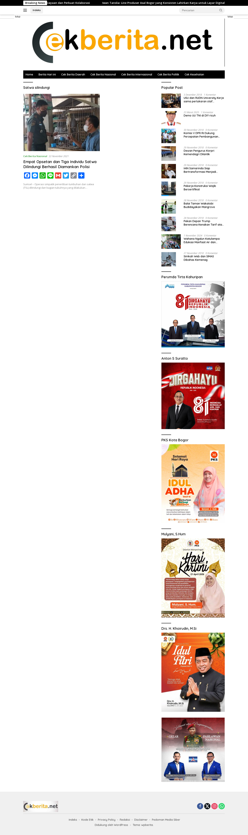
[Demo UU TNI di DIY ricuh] (171, 118)
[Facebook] (200, 806)
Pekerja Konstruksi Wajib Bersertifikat (200, 187)
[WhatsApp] (222, 806)
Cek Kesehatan (194, 74)
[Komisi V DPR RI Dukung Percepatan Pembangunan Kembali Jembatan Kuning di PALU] (168, 136)
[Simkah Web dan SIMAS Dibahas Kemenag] (168, 259)
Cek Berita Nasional (103, 74)
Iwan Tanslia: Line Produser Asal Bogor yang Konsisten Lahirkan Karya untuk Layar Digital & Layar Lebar (144, 3)
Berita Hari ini (47, 74)
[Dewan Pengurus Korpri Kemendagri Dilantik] (168, 153)
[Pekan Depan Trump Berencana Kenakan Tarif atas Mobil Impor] (168, 224)
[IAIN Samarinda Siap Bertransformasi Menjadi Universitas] (168, 171)
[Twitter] (207, 806)
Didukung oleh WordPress (111, 825)
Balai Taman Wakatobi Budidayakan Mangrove (199, 205)
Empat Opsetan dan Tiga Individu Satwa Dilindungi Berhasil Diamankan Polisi (59, 164)
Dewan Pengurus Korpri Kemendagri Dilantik (199, 152)
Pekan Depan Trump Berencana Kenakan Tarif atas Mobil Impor (203, 222)
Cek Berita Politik (168, 74)
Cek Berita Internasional (136, 74)
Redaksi (125, 819)
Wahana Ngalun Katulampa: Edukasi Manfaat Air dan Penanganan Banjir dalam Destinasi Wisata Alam (202, 240)
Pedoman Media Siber (166, 819)
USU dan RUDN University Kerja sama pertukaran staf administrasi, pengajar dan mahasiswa (204, 99)
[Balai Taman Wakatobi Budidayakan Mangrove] (168, 206)
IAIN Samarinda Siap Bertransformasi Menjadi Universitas (200, 170)
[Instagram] (214, 806)
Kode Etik (87, 819)
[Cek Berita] (124, 42)
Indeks (37, 10)
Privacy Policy (106, 819)
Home (29, 74)
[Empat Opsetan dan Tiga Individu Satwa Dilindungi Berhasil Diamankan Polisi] (61, 122)
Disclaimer (141, 819)
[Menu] (25, 10)
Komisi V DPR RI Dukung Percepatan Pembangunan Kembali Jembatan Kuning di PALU (202, 134)
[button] (221, 10)
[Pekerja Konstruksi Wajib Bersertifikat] (168, 188)
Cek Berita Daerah (73, 74)
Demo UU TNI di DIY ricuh (200, 115)
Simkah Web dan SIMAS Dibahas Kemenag (199, 258)
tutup (17, 16)
